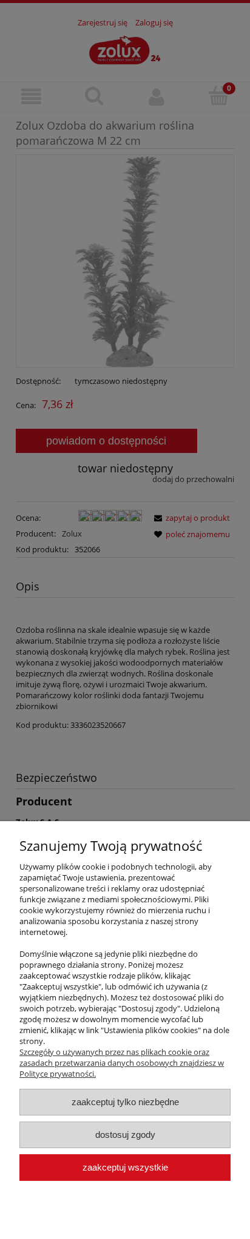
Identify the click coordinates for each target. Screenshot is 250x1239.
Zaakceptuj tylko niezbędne (125, 1102)
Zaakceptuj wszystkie (125, 1167)
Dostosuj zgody (125, 1134)
